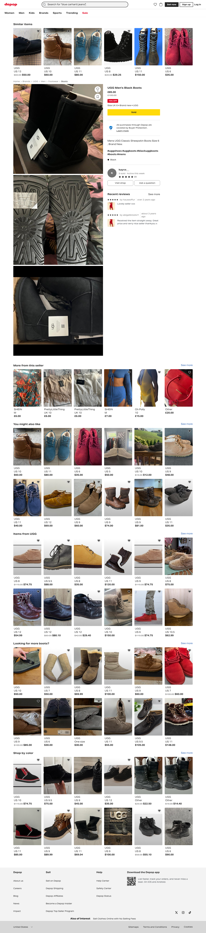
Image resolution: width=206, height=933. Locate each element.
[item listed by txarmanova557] (58, 497)
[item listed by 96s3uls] (27, 826)
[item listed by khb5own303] (27, 607)
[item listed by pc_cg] (148, 446)
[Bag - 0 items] (161, 4)
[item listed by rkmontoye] (27, 775)
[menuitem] (9, 13)
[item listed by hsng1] (27, 666)
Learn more (122, 131)
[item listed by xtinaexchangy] (118, 497)
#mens (121, 154)
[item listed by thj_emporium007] (118, 717)
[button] (139, 177)
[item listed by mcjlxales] (179, 607)
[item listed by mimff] (58, 446)
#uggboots (129, 150)
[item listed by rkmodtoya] (148, 607)
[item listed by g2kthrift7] (179, 497)
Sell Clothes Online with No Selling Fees (114, 918)
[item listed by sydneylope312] (27, 446)
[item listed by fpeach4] (179, 826)
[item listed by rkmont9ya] (148, 556)
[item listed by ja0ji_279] (118, 607)
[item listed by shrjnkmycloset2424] (88, 826)
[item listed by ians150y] (148, 666)
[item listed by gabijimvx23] (27, 717)
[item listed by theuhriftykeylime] (88, 607)
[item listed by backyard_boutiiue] (118, 446)
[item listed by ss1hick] (148, 497)
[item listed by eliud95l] (179, 775)
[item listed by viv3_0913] (88, 446)
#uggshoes (114, 150)
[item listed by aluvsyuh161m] (27, 497)
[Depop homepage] (10, 4)
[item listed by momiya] (88, 717)
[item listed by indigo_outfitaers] (88, 666)
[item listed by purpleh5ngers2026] (148, 717)
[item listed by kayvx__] (27, 388)
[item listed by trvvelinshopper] (58, 826)
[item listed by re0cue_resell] (148, 826)
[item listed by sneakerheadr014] (58, 717)
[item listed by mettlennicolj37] (118, 826)
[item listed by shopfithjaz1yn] (179, 666)
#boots (112, 154)
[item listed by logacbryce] (179, 717)
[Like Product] (38, 31)
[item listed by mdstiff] (179, 556)
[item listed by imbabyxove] (88, 775)
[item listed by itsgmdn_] (58, 666)
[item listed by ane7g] (58, 775)
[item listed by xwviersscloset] (88, 497)
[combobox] (85, 4)
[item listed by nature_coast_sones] (58, 607)
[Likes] (155, 4)
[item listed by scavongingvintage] (58, 556)
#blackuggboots (147, 150)
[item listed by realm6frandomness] (118, 775)
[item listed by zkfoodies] (88, 556)
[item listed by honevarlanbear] (118, 556)
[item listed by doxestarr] (118, 666)
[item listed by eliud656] (148, 775)
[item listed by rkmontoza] (27, 556)
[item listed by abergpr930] (179, 446)
